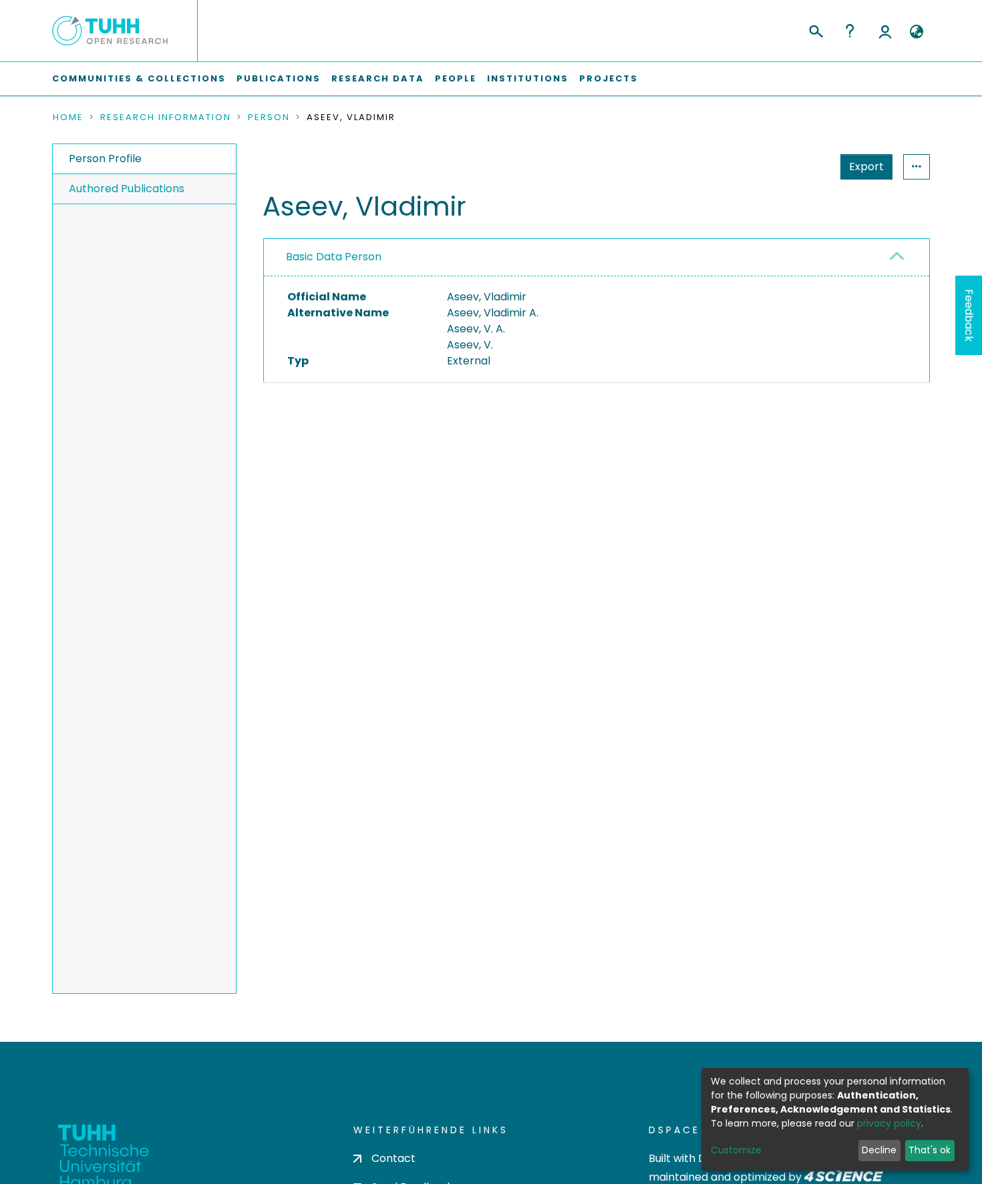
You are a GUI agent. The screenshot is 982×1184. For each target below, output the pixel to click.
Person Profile (105, 158)
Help (849, 30)
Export (866, 166)
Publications (278, 78)
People (455, 78)
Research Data (377, 78)
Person (269, 117)
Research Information (165, 117)
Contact (393, 1158)
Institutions (527, 78)
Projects (608, 78)
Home (68, 117)
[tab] (596, 257)
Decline (879, 1150)
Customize (736, 1150)
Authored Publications (126, 188)
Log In (885, 30)
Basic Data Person (333, 256)
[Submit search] (815, 29)
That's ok (930, 1150)
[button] (916, 32)
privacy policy (889, 1123)
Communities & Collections (139, 78)
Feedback (969, 315)
